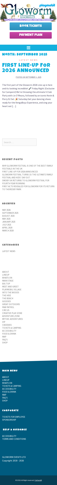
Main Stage (7, 280)
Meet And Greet (10, 286)
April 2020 (7, 227)
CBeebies (7, 324)
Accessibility (9, 330)
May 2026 (6, 210)
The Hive (6, 295)
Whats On (7, 277)
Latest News (28, 60)
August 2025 (8, 215)
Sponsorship (9, 419)
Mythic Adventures (12, 319)
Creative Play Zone (12, 313)
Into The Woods (10, 292)
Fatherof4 (38, 480)
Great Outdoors (11, 304)
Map (4, 336)
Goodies (6, 301)
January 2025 (8, 221)
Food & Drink (9, 333)
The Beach (7, 298)
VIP (3, 322)
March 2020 (8, 230)
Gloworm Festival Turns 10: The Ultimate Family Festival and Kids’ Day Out (27, 176)
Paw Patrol (8, 307)
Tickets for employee (13, 416)
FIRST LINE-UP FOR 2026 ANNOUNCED (26, 68)
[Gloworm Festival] (28, 11)
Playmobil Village (11, 289)
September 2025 (10, 212)
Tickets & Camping (11, 327)
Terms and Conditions (14, 439)
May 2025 (6, 218)
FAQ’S (5, 339)
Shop (5, 342)
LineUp (5, 274)
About (5, 271)
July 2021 (6, 224)
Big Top (6, 283)
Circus (5, 310)
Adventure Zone (11, 316)
